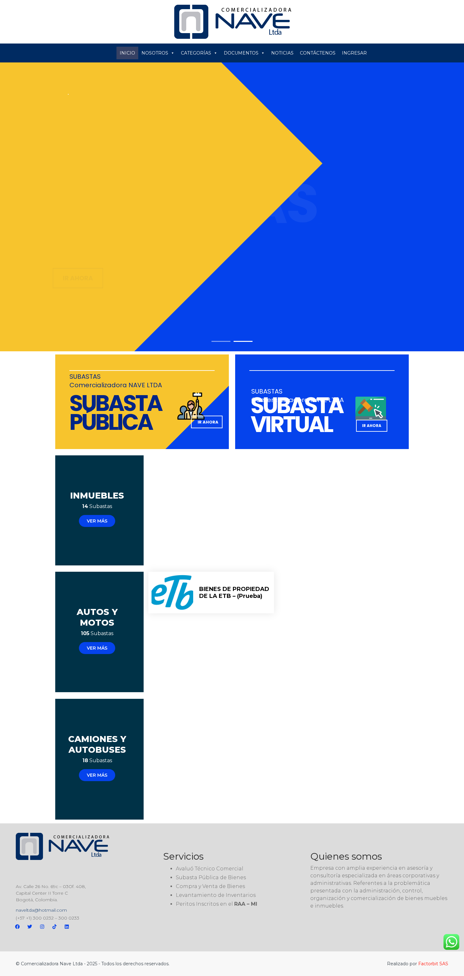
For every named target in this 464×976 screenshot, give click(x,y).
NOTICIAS (282, 53)
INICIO (127, 53)
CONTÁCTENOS (318, 53)
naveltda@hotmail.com (41, 910)
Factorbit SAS (433, 964)
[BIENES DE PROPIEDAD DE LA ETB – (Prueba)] (172, 592)
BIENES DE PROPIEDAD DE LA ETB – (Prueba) (234, 592)
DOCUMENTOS (241, 53)
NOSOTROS (154, 53)
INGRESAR (354, 53)
